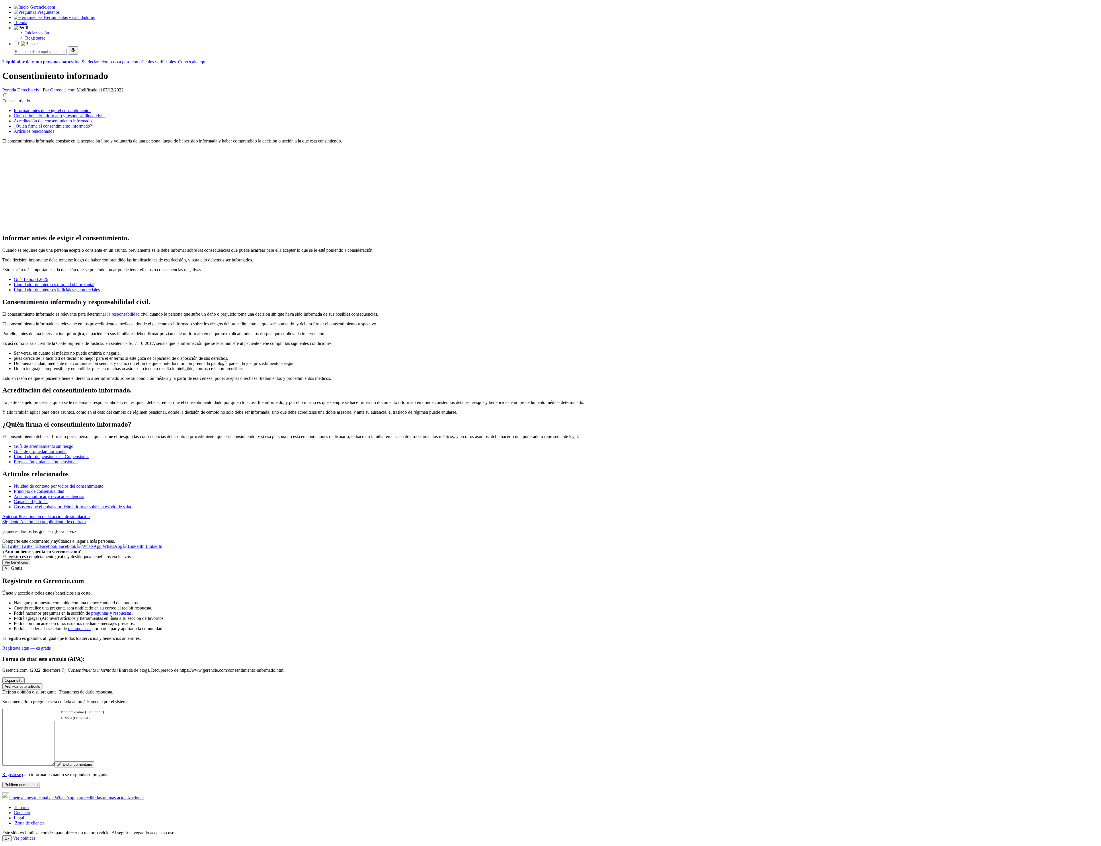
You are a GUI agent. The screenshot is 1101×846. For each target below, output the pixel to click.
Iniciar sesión (37, 32)
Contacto (22, 812)
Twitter (27, 546)
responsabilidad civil (130, 314)
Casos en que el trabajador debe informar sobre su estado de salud (73, 506)
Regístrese (11, 774)
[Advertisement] (174, 188)
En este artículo (16, 100)
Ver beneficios (16, 562)
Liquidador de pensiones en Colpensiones (51, 456)
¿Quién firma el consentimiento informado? (53, 126)
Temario (21, 807)
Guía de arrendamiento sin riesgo (43, 446)
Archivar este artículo (22, 686)
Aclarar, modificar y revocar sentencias (49, 496)
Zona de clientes (29, 822)
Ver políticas (24, 838)
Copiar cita (13, 680)
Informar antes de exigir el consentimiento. (52, 110)
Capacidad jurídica (31, 501)
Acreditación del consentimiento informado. (53, 120)
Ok (7, 838)
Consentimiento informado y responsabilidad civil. (59, 115)
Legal (19, 817)
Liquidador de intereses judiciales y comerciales (57, 289)
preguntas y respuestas (111, 613)
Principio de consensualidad (39, 491)
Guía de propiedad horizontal (40, 451)
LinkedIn (153, 546)
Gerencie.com (62, 89)
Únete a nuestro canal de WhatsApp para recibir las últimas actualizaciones (76, 797)
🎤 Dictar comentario (74, 764)
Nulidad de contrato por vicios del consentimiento (59, 486)
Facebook (67, 546)
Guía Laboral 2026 (31, 279)
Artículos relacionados (34, 131)
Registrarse (35, 38)
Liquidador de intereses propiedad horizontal (54, 284)
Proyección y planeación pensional (45, 461)
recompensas (79, 628)
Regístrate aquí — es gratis (26, 648)
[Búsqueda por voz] (73, 50)
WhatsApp (112, 546)
